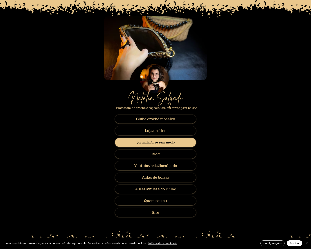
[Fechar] (307, 243)
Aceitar (294, 243)
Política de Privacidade (162, 243)
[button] (155, 200)
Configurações (272, 243)
